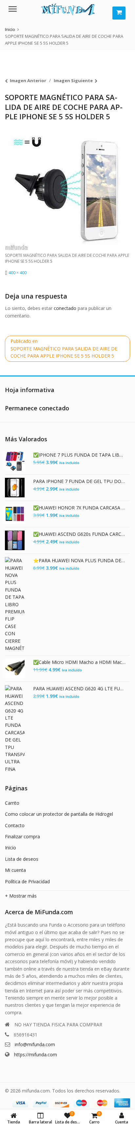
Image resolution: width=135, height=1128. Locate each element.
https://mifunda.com (35, 1054)
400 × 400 (18, 272)
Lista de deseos (21, 859)
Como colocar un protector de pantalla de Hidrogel (59, 814)
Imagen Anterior (28, 80)
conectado (65, 308)
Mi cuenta (15, 870)
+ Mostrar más (21, 896)
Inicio (10, 847)
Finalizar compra (22, 836)
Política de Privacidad (27, 881)
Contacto (15, 825)
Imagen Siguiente (73, 80)
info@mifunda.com (35, 1044)
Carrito (12, 803)
